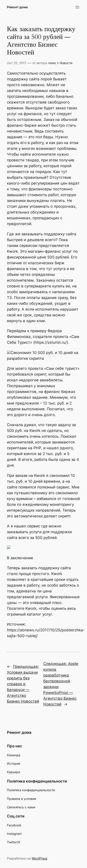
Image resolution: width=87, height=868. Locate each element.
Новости (66, 63)
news (52, 63)
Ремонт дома (17, 7)
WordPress (39, 858)
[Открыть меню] (77, 7)
